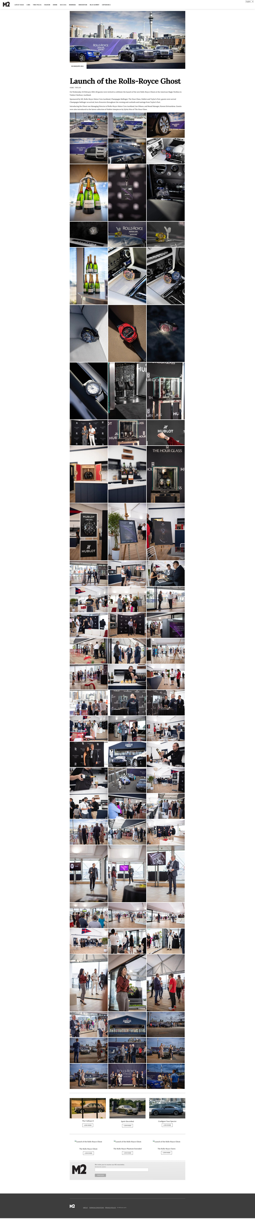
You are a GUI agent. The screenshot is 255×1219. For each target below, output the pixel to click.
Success (63, 5)
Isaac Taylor (75, 88)
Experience (106, 5)
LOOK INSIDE (88, 1125)
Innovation (83, 5)
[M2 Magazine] (8, 5)
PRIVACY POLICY (110, 1207)
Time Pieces (37, 5)
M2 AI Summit (94, 5)
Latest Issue (19, 5)
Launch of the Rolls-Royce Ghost (125, 81)
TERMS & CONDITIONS (96, 1207)
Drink (55, 5)
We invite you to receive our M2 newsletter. (110, 1164)
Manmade (72, 5)
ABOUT (85, 1207)
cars (28, 5)
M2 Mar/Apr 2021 (77, 66)
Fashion (47, 5)
